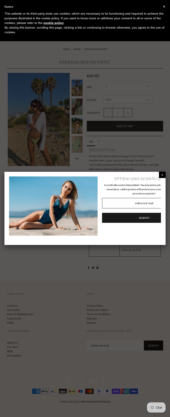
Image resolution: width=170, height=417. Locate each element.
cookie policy (53, 23)
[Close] (162, 174)
